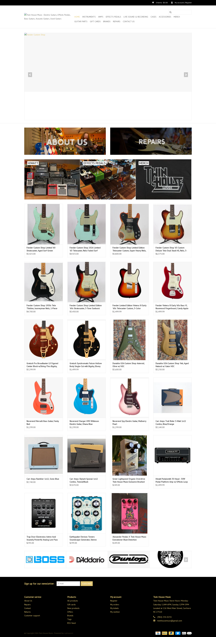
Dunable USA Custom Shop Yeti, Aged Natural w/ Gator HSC (172, 365)
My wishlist (115, 612)
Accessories (165, 16)
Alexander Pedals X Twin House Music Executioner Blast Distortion (129, 538)
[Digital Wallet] (186, 633)
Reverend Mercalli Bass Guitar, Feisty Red (43, 422)
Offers (70, 612)
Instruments (89, 16)
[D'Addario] (87, 559)
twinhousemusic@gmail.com (169, 620)
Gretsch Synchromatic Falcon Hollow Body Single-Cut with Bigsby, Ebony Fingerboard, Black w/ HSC (86, 365)
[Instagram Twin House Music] (189, 583)
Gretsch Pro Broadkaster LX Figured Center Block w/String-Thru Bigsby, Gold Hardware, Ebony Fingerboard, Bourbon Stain (42, 365)
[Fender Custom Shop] (108, 62)
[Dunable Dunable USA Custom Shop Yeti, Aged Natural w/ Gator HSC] (172, 340)
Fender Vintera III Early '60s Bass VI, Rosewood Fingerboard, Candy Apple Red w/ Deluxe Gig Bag (172, 307)
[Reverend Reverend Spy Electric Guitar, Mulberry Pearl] (129, 397)
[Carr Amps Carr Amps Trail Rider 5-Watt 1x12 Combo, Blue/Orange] (172, 397)
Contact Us (129, 21)
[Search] (170, 12)
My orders (114, 604)
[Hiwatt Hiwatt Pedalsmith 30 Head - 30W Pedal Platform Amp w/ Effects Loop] (172, 455)
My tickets (114, 608)
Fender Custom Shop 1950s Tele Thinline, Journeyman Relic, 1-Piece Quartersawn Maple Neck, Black (42, 307)
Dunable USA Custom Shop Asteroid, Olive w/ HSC (128, 365)
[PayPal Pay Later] (171, 633)
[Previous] (30, 74)
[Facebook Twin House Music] (184, 583)
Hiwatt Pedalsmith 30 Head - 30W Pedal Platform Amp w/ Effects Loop (172, 480)
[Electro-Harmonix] (170, 559)
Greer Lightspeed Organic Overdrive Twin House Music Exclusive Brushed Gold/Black (129, 480)
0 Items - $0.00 (161, 2)
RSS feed (71, 623)
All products (72, 600)
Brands (106, 21)
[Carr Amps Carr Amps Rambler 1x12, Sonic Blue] (43, 455)
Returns (27, 612)
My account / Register (183, 2)
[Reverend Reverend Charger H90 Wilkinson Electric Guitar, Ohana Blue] (86, 397)
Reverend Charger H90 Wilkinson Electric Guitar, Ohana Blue (84, 422)
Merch (177, 16)
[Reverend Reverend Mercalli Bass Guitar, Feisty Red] (43, 397)
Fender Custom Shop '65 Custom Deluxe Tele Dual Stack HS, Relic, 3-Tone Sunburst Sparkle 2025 (171, 249)
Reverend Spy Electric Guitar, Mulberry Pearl (129, 422)
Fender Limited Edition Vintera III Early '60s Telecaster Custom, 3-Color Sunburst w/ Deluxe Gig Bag (129, 307)
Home (77, 16)
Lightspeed (68, 633)
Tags (69, 619)
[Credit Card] (157, 633)
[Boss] (45, 559)
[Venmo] (177, 633)
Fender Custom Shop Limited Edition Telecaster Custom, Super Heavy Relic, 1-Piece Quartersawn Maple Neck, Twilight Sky (129, 249)
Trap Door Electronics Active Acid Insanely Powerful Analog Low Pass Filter (42, 538)
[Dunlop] (128, 559)
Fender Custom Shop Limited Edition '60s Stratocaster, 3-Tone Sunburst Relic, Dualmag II (86, 307)
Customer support (32, 615)
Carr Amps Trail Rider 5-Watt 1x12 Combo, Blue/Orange (171, 422)
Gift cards (95, 21)
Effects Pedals (113, 16)
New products (73, 608)
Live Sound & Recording (136, 16)
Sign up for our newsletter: (39, 583)
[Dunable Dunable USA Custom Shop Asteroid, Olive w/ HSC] (129, 340)
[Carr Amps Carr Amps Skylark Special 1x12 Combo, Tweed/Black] (86, 455)
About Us (28, 600)
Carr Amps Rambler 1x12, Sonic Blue (43, 479)
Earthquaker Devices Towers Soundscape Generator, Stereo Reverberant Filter (83, 538)
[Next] (186, 74)
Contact (27, 608)
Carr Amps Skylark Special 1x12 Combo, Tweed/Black (84, 480)
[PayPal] (164, 633)
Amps (100, 16)
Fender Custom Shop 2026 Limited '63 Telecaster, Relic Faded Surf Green (85, 249)
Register (113, 600)
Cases (153, 16)
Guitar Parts (80, 21)
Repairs (116, 21)
